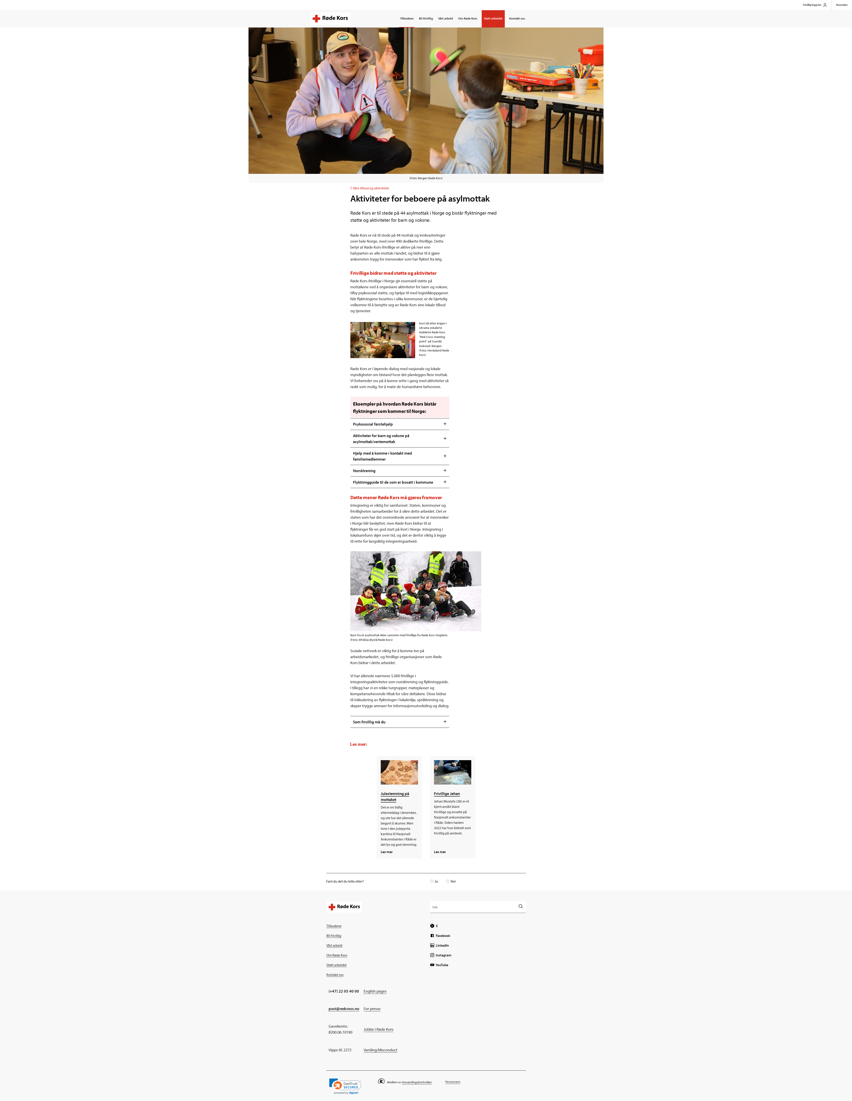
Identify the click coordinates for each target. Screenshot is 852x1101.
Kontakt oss (517, 18)
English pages (375, 991)
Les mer (387, 852)
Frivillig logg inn (812, 4)
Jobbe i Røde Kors (378, 1029)
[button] (345, 1086)
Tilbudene (407, 18)
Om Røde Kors (467, 18)
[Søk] (520, 907)
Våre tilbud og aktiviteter (369, 188)
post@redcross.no (344, 1008)
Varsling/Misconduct (380, 1049)
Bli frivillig (426, 18)
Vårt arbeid (445, 18)
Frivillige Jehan (447, 793)
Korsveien (842, 4)
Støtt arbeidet (493, 18)
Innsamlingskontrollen (417, 1082)
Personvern (452, 1082)
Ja (436, 881)
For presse (372, 1008)
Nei (453, 881)
